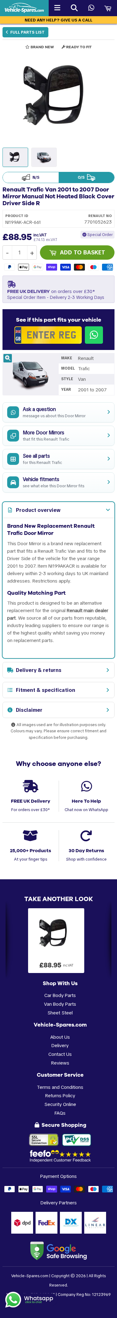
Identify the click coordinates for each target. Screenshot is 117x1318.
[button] (58, 97)
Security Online (60, 1104)
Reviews (60, 1062)
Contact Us (60, 1054)
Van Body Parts (60, 1004)
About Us (60, 1037)
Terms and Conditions (60, 1087)
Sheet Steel (60, 1012)
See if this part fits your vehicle (58, 320)
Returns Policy (60, 1095)
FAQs (60, 1113)
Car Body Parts (60, 995)
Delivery (60, 1045)
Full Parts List (27, 32)
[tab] (58, 510)
